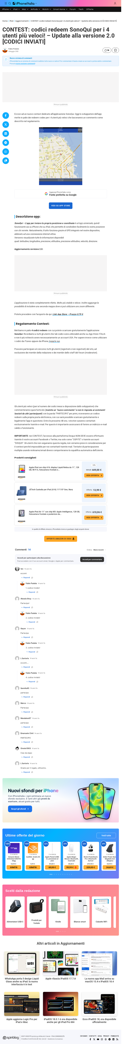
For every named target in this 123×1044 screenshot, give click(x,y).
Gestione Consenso (55, 1039)
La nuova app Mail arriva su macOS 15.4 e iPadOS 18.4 (99, 980)
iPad (15, 9)
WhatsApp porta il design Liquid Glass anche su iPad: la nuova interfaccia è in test (22, 981)
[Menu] (6, 3)
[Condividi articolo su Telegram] (5, 142)
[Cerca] (10, 3)
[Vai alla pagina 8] (67, 874)
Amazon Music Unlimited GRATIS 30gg (14, 859)
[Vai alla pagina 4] (58, 874)
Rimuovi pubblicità (61, 104)
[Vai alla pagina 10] (71, 874)
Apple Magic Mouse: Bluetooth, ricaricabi (71, 859)
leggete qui (54, 341)
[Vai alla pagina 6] (62, 874)
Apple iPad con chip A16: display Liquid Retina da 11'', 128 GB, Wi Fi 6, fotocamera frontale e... (54, 468)
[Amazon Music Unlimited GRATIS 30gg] (14, 848)
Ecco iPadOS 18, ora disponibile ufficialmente (99, 1021)
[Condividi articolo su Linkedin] (5, 133)
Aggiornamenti (22, 21)
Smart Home (59, 9)
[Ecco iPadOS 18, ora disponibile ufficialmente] (99, 1004)
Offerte (89, 9)
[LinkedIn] (113, 1039)
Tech (81, 9)
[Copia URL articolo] (5, 160)
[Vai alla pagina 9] (69, 874)
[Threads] (105, 1039)
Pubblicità (115, 1036)
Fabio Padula (13, 49)
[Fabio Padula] (4, 50)
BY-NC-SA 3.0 (41, 1039)
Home (5, 21)
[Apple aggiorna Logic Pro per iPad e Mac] (21, 1004)
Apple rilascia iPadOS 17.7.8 (60, 978)
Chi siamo (83, 1036)
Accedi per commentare (92, 559)
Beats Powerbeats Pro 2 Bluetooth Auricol (91, 859)
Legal (100, 1036)
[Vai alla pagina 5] (60, 874)
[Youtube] (98, 1039)
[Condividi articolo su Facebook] (5, 115)
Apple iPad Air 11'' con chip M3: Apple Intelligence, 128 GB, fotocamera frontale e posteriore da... (54, 513)
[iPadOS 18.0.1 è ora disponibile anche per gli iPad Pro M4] (60, 1004)
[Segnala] (32, 577)
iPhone (5, 9)
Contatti (92, 1036)
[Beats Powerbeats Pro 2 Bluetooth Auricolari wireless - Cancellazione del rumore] (90, 848)
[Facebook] (90, 1039)
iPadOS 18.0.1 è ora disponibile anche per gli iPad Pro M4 (60, 1021)
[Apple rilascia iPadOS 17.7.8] (60, 963)
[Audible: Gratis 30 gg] (33, 848)
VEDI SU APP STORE (60, 206)
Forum (73, 9)
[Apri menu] (36, 3)
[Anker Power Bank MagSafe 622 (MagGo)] (110, 848)
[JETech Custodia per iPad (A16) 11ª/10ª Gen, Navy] (21, 491)
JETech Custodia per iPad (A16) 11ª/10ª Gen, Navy (51, 489)
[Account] (115, 3)
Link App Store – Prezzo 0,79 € (67, 314)
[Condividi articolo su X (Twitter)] (5, 124)
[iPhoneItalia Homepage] (23, 3)
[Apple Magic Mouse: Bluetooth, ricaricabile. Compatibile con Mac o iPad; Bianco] (71, 848)
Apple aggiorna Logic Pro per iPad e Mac (21, 1021)
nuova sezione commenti (25, 64)
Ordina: (89, 550)
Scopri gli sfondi (18, 809)
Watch (45, 9)
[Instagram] (101, 1039)
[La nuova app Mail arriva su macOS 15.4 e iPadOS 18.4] (99, 963)
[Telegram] (109, 1039)
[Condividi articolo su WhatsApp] (5, 151)
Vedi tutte (106, 835)
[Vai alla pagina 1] (50, 874)
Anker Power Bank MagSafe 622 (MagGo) (110, 859)
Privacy (106, 1036)
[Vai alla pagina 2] (54, 874)
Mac (24, 9)
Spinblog (34, 1036)
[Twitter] (94, 1039)
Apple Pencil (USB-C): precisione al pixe (52, 859)
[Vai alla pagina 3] (56, 874)
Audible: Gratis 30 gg (33, 858)
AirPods (34, 9)
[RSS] (117, 1039)
